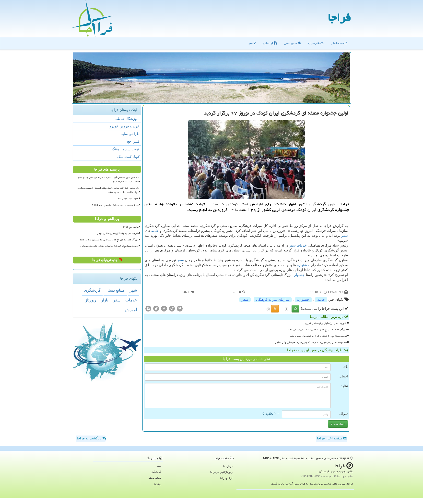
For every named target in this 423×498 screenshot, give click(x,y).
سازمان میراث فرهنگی (272, 299)
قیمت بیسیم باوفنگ (126, 149)
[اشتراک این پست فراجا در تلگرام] (171, 308)
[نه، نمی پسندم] (275, 308)
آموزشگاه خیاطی (127, 119)
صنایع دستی (291, 43)
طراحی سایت (129, 134)
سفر (251, 43)
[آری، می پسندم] (295, 308)
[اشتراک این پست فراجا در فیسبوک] (164, 308)
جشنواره (303, 265)
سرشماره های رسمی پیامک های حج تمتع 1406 (115, 205)
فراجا (339, 17)
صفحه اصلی (338, 43)
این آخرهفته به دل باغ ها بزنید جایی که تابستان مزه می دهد (317, 329)
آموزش (131, 310)
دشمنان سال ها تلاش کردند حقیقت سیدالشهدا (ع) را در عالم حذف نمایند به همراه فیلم (108, 179)
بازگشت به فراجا (89, 438)
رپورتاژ (90, 300)
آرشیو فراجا (226, 478)
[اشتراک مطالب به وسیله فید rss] (148, 308)
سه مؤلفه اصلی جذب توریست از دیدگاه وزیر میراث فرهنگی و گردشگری (311, 342)
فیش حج (133, 141)
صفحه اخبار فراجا (330, 438)
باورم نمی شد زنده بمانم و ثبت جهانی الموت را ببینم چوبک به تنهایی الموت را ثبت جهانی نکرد (108, 190)
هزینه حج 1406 (131, 226)
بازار (104, 300)
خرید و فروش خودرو (125, 126)
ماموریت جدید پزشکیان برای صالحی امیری (326, 323)
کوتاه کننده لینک (128, 157)
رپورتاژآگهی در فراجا (221, 471)
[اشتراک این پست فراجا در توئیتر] (156, 308)
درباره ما (228, 466)
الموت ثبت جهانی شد (128, 198)
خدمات (302, 245)
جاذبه (155, 231)
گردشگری (268, 43)
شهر (133, 290)
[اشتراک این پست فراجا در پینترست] (179, 308)
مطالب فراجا (314, 43)
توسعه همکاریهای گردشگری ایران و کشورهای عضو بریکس (318, 336)
